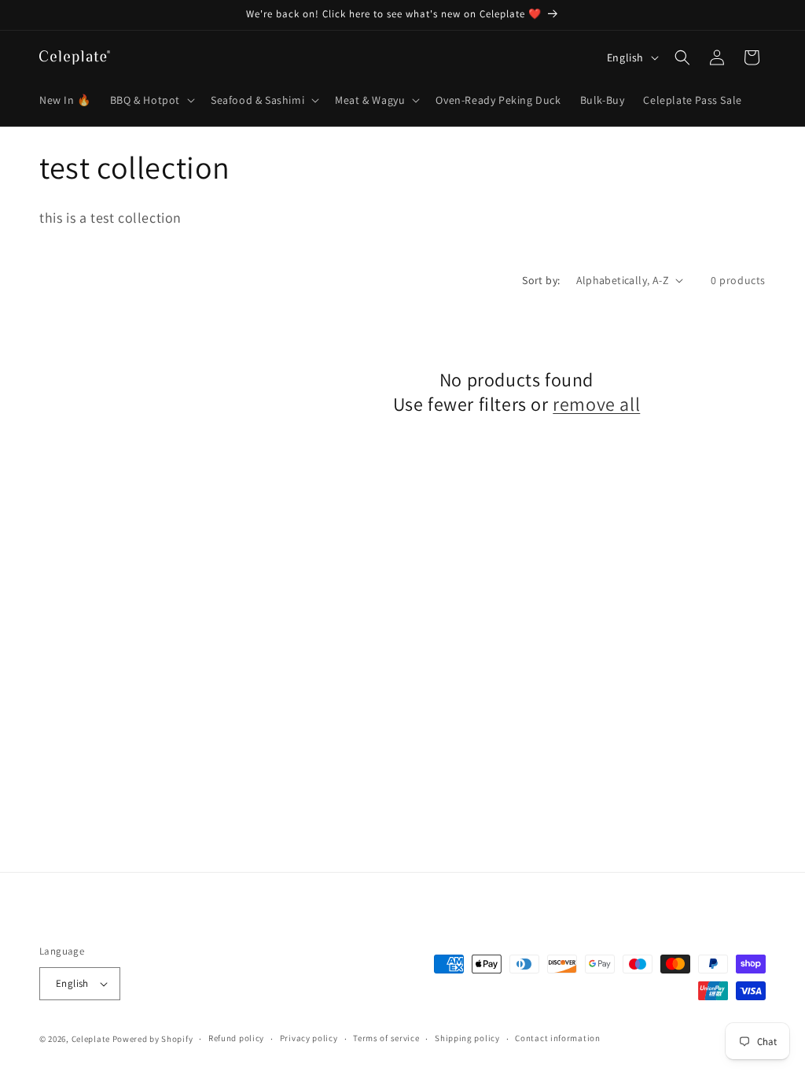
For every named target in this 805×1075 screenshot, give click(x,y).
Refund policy (236, 1038)
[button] (151, 99)
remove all (596, 404)
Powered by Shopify (152, 1038)
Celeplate (91, 1038)
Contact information (557, 1038)
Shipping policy (467, 1038)
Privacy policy (309, 1038)
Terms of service (386, 1038)
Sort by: (541, 280)
